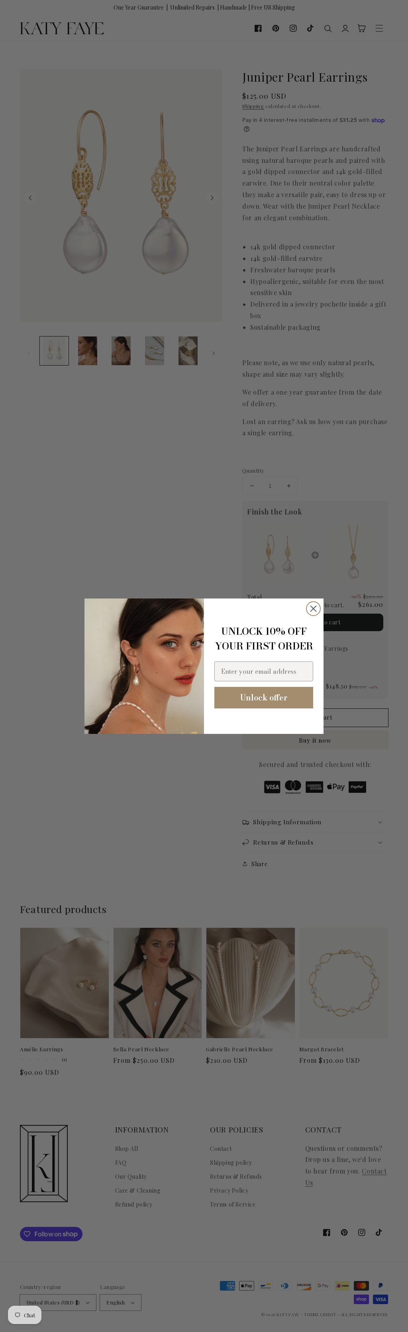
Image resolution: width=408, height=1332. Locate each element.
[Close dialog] (313, 609)
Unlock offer (264, 697)
